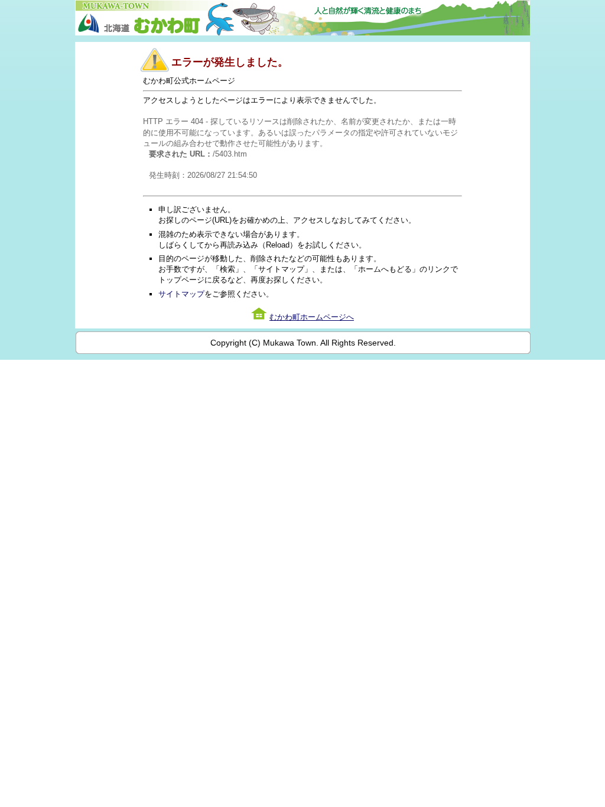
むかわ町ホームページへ (311, 317)
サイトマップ (181, 293)
